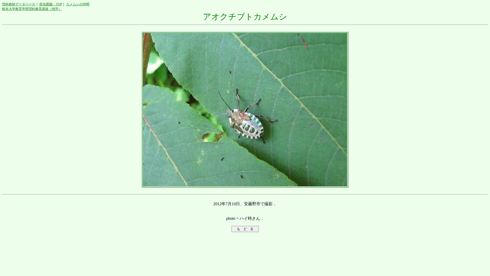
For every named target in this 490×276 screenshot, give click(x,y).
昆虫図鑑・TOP (50, 4)
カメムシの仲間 (77, 4)
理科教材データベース (18, 4)
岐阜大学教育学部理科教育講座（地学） (32, 9)
